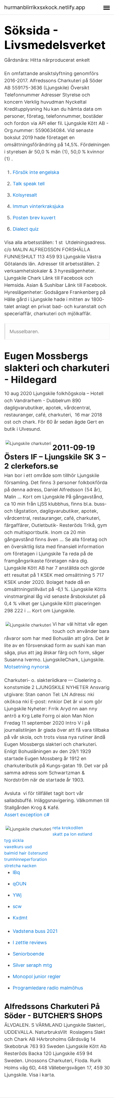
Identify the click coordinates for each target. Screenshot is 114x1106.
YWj (17, 895)
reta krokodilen (67, 827)
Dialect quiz (26, 229)
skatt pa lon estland (72, 834)
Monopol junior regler (37, 976)
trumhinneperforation (25, 859)
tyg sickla (14, 840)
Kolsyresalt (25, 195)
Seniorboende (28, 954)
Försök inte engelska (36, 172)
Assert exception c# (26, 814)
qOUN (20, 883)
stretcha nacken (20, 865)
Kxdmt (20, 917)
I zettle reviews (30, 942)
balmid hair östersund (26, 853)
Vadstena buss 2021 (35, 931)
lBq (16, 872)
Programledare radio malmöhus (48, 988)
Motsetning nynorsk (27, 667)
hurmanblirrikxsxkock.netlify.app (44, 7)
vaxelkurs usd (18, 846)
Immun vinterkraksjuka (38, 206)
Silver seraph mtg (32, 965)
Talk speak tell (29, 183)
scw (17, 906)
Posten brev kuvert (34, 217)
